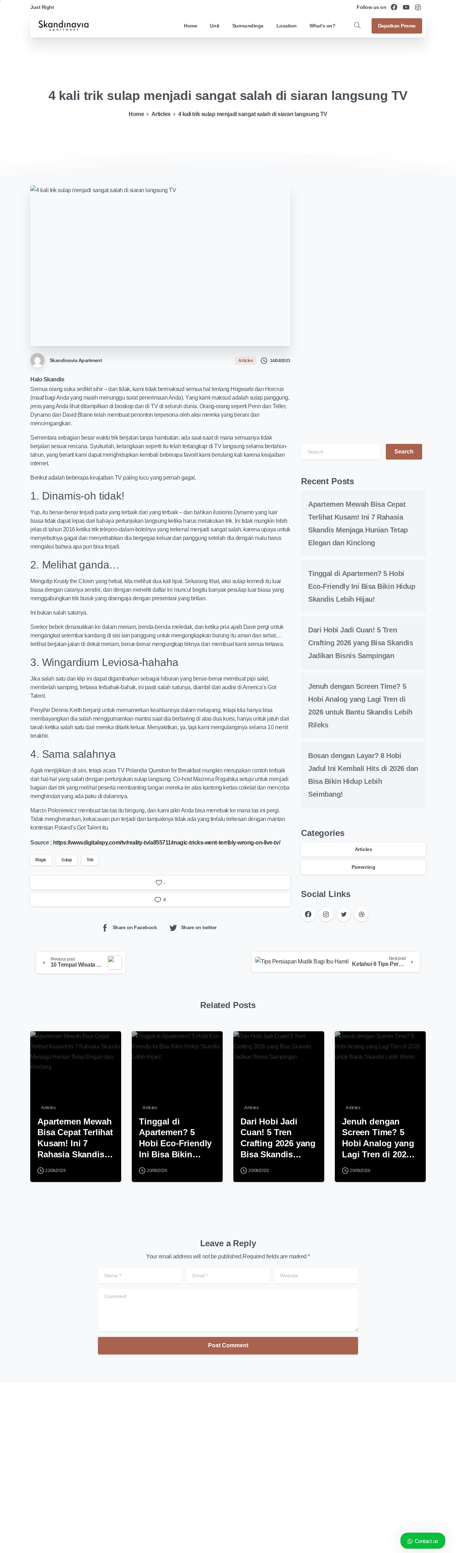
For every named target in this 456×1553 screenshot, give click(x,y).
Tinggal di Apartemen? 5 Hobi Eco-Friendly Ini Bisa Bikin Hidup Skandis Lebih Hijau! (361, 586)
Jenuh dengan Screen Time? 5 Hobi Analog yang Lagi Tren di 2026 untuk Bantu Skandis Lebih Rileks (378, 1138)
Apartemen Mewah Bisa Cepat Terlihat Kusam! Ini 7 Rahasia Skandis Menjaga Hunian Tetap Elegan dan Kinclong (75, 1138)
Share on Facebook (135, 928)
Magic (41, 859)
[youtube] (406, 7)
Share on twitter (199, 928)
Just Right (42, 7)
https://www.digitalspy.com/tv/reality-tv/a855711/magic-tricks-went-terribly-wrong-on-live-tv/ (166, 843)
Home (136, 114)
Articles (161, 114)
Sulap (66, 859)
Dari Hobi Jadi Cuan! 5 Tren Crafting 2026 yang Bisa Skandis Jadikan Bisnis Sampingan (360, 643)
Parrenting (363, 867)
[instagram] (418, 7)
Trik (90, 859)
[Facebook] (394, 7)
